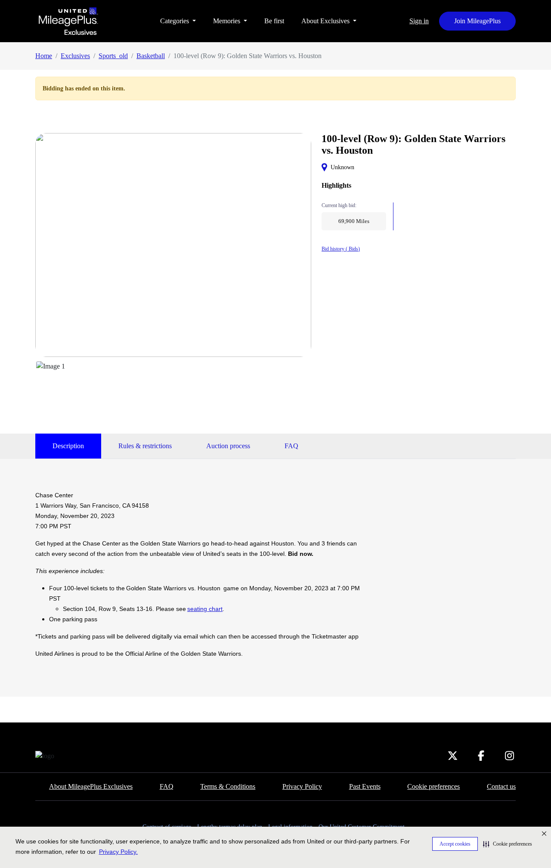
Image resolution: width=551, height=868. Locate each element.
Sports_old (113, 55)
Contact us (501, 786)
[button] (507, 844)
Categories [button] (175, 21)
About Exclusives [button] (326, 21)
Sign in (419, 21)
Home (43, 55)
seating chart (205, 608)
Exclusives (75, 55)
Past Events (365, 786)
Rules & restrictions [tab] (145, 446)
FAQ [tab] (291, 446)
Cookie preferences (433, 786)
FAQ (166, 786)
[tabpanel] (203, 574)
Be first (274, 21)
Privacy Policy (302, 786)
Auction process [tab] (228, 446)
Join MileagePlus (477, 21)
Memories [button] (227, 21)
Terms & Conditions (227, 786)
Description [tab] (68, 446)
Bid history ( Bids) (341, 249)
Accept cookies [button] (455, 844)
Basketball (150, 55)
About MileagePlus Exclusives (91, 786)
